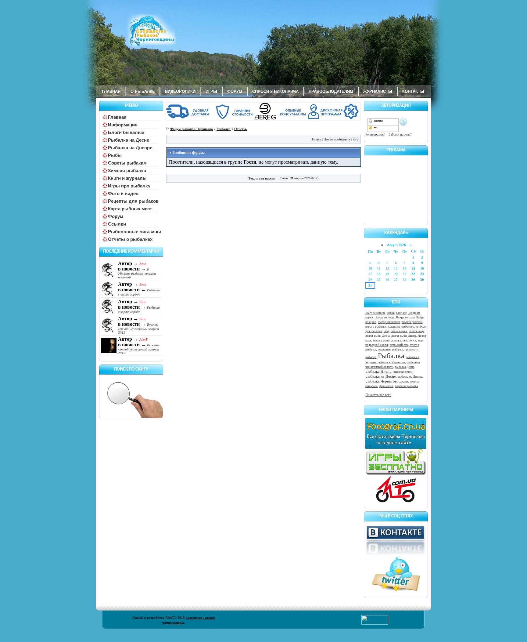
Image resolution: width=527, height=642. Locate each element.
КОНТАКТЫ (413, 91)
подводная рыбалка (390, 349)
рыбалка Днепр (378, 371)
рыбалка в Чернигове (391, 362)
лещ (386, 331)
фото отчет (386, 386)
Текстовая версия (261, 178)
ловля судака (381, 340)
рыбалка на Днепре (410, 376)
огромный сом (399, 344)
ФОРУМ (234, 91)
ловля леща (416, 331)
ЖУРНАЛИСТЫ (377, 91)
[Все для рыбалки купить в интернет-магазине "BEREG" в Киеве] (263, 119)
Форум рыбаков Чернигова (191, 129)
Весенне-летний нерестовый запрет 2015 (139, 328)
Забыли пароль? (400, 134)
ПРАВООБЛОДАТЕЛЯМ (331, 91)
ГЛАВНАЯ (111, 91)
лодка (412, 340)
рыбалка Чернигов (381, 381)
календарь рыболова (401, 326)
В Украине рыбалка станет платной (137, 273)
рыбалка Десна (404, 366)
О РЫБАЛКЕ (143, 91)
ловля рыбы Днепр (403, 335)
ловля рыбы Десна (377, 335)
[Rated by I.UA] (374, 623)
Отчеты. (240, 129)
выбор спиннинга (389, 322)
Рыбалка (391, 356)
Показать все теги (378, 395)
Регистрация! (375, 134)
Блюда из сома (405, 317)
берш (390, 312)
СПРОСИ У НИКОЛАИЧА (275, 91)
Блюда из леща (384, 317)
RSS (355, 139)
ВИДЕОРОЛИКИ (180, 91)
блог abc (401, 312)
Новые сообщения (337, 139)
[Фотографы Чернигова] (395, 447)
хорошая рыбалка (406, 386)
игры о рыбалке (375, 326)
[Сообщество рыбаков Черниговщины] (134, 35)
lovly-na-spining (375, 312)
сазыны (403, 381)
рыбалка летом (402, 371)
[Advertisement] (395, 188)
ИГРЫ (211, 91)
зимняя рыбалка (412, 322)
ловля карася (399, 331)
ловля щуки (399, 340)
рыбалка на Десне (380, 376)
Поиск (316, 139)
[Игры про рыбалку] (395, 474)
